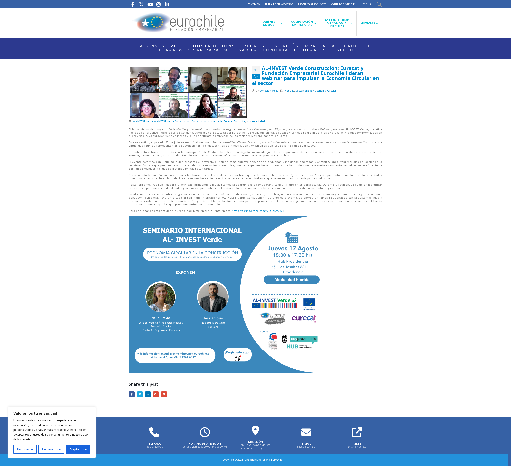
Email (164, 394)
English (367, 4)
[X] (141, 4)
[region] (52, 432)
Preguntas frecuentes (312, 4)
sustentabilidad (255, 121)
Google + (156, 394)
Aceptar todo (78, 449)
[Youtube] (150, 4)
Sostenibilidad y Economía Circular (315, 90)
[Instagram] (158, 4)
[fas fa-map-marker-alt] (255, 430)
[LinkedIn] (167, 4)
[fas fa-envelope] (306, 432)
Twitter (140, 394)
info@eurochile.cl (306, 446)
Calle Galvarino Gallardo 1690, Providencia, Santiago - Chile (255, 446)
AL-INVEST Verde (143, 121)
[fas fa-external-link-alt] (357, 432)
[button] (379, 4)
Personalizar (25, 449)
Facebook (132, 394)
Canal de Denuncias (343, 4)
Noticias (289, 90)
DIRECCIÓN (255, 442)
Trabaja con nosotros (279, 4)
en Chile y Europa (357, 446)
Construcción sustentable (207, 121)
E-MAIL (306, 443)
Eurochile (239, 121)
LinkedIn (148, 394)
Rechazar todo (51, 449)
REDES (357, 443)
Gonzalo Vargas (268, 90)
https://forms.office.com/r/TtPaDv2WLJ (258, 211)
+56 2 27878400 (154, 446)
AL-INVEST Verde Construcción (172, 121)
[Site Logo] (179, 23)
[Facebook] (133, 4)
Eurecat (228, 121)
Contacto (253, 4)
